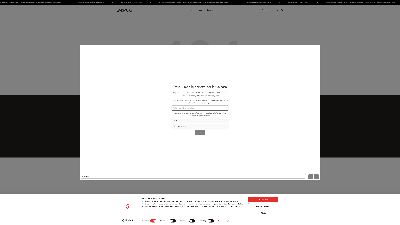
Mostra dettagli (223, 221)
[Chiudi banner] (282, 197)
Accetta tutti (263, 199)
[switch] (173, 220)
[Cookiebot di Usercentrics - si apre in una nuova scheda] (128, 220)
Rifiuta (263, 213)
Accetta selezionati (263, 206)
